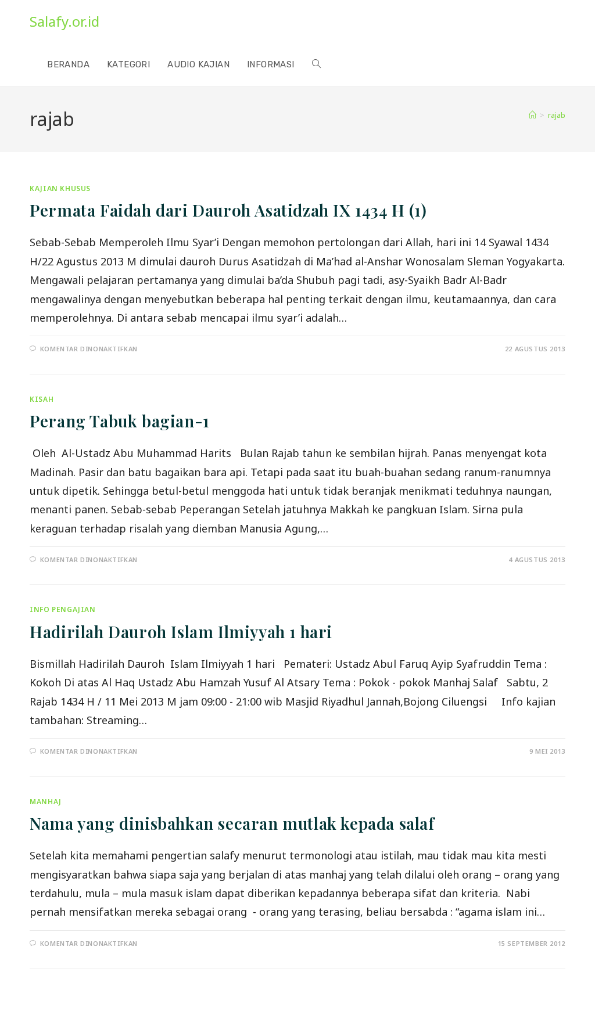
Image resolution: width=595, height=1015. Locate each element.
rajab (556, 115)
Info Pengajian (62, 609)
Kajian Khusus (60, 188)
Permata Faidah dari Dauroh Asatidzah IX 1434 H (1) (228, 210)
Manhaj (46, 802)
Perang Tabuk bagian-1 (120, 420)
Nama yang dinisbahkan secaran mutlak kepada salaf (232, 823)
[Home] (532, 115)
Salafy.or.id (64, 21)
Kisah (41, 399)
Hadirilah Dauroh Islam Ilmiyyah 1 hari (181, 631)
